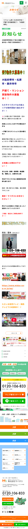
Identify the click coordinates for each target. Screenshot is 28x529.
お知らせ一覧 (14, 333)
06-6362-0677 (7, 485)
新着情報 (6, 28)
